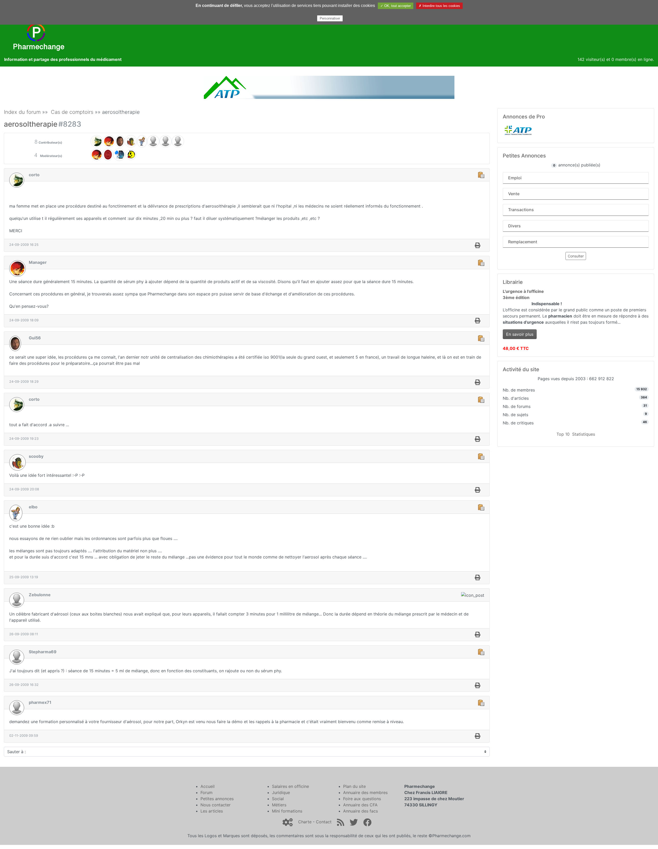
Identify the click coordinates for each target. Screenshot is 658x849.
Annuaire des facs (360, 811)
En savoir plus (519, 334)
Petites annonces (217, 798)
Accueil (207, 786)
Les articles (211, 811)
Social (278, 798)
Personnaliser (330, 18)
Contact (324, 821)
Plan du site (354, 786)
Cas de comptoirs (72, 112)
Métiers (279, 804)
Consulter (576, 256)
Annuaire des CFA (360, 804)
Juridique (281, 792)
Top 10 (563, 434)
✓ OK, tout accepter (395, 6)
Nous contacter (215, 804)
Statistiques (583, 434)
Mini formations (287, 811)
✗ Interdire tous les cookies (439, 6)
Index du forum (22, 112)
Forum (206, 792)
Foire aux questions (362, 798)
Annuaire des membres (365, 792)
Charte (305, 821)
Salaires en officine (290, 786)
